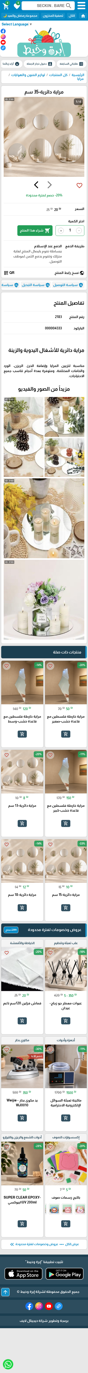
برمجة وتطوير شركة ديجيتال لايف (44, 1321)
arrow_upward (5, 1292)
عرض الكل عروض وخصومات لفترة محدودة (44, 1244)
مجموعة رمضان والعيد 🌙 (20, 15)
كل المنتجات (58, 75)
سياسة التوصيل (68, 285)
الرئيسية (78, 75)
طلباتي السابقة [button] (72, 64)
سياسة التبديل (36, 285)
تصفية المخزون (53, 15)
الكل (72, 15)
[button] (16, 6)
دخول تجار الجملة (40, 64)
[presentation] (49, 185)
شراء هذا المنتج (35, 230)
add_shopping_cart (65, 734)
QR (9, 273)
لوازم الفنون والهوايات (28, 75)
